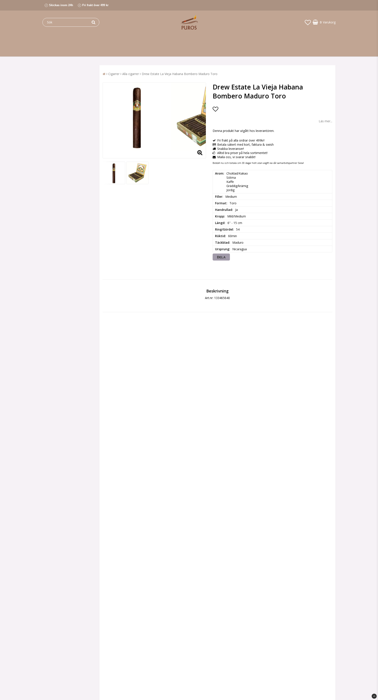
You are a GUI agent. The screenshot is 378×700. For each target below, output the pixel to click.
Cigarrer (113, 74)
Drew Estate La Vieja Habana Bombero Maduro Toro (179, 74)
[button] (308, 22)
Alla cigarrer (130, 74)
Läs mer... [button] (325, 121)
